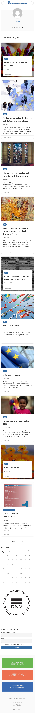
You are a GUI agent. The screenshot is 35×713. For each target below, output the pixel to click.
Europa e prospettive (11, 325)
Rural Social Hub (11, 467)
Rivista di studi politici (9, 509)
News (6, 58)
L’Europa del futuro (11, 375)
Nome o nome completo (8, 632)
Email (2, 638)
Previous (14, 541)
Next (22, 541)
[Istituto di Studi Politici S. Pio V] (17, 2)
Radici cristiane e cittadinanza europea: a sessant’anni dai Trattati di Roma (15, 231)
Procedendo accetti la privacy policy (13, 644)
